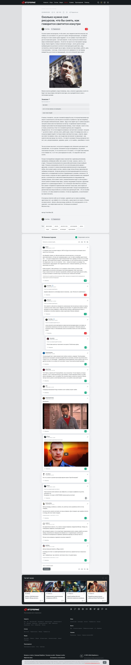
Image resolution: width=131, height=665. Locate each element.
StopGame (99, 628)
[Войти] (108, 2)
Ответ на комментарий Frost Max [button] (54, 341)
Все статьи (26, 631)
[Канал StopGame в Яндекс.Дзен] (83, 609)
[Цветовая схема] (101, 2)
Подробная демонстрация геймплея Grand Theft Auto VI (96, 597)
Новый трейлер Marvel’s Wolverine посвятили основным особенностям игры (75, 597)
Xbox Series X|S (33, 621)
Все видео (26, 638)
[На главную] (29, 2)
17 (84, 600)
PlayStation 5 (41, 621)
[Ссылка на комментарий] (87, 247)
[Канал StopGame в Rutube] (90, 609)
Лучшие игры (73, 621)
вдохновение (72, 229)
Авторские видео (53, 638)
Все (25, 621)
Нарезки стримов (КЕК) (87, 635)
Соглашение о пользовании (57, 657)
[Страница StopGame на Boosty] (71, 609)
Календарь (80, 621)
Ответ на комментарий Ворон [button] (50, 289)
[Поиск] (98, 2)
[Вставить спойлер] (87, 569)
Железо (43, 625)
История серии (43, 638)
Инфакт (60, 638)
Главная (43, 8)
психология (54, 229)
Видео (61, 2)
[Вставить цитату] (84, 569)
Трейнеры (42, 646)
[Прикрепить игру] (79, 569)
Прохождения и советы (29, 646)
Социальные (27, 625)
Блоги (66, 2)
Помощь (86, 2)
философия (49, 226)
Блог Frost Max (53, 8)
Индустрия (34, 623)
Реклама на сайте (50, 655)
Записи (79, 635)
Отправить (46, 569)
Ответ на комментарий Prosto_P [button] (52, 322)
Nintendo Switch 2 (58, 621)
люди (47, 229)
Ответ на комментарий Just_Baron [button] (51, 489)
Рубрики (32, 638)
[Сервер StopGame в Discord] (106, 609)
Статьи (56, 2)
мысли (56, 226)
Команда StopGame (39, 655)
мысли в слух (64, 226)
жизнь (81, 226)
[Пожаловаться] (67, 12)
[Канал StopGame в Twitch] (102, 609)
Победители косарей (88, 628)
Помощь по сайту (60, 655)
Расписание (73, 635)
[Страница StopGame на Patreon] (75, 609)
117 (105, 600)
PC (27, 621)
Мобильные (55, 623)
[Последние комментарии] (104, 2)
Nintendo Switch (48, 621)
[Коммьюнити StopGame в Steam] (98, 609)
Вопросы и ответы (29, 655)
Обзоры (40, 631)
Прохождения (79, 2)
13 (42, 600)
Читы (37, 646)
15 (54, 12)
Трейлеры (26, 640)
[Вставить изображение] (82, 569)
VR (24, 623)
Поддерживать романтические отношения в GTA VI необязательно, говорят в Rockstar (54, 597)
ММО (50, 623)
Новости (45, 2)
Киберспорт (37, 625)
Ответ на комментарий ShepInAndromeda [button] (53, 439)
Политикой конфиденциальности (92, 663)
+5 (95, 628)
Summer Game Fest (43, 623)
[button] (46, 280)
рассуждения (73, 226)
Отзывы (98, 621)
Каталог (86, 621)
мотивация (63, 229)
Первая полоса (33, 631)
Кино (32, 625)
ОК (104, 662)
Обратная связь (28, 657)
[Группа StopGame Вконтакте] (79, 609)
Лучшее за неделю (77, 628)
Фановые (29, 623)
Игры (51, 2)
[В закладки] (63, 12)
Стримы (71, 2)
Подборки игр (46, 631)
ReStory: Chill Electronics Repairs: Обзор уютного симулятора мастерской (31, 597)
